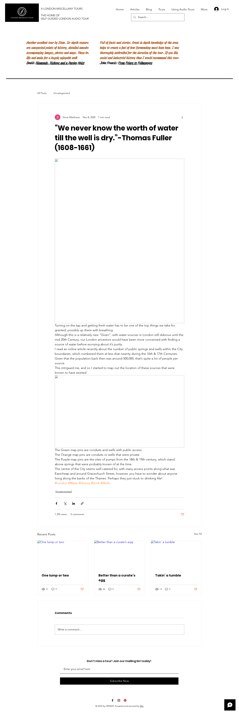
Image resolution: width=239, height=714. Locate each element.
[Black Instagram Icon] (119, 700)
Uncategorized (62, 93)
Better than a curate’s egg (117, 577)
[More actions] (182, 117)
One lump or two (55, 575)
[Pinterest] (125, 700)
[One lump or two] (62, 554)
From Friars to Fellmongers (135, 63)
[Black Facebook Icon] (112, 700)
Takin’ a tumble (168, 575)
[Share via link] (82, 503)
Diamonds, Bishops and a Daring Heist (59, 63)
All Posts (42, 93)
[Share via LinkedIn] (73, 503)
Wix (141, 706)
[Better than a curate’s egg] (119, 554)
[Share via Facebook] (56, 503)
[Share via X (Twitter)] (65, 503)
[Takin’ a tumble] (176, 554)
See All (198, 533)
